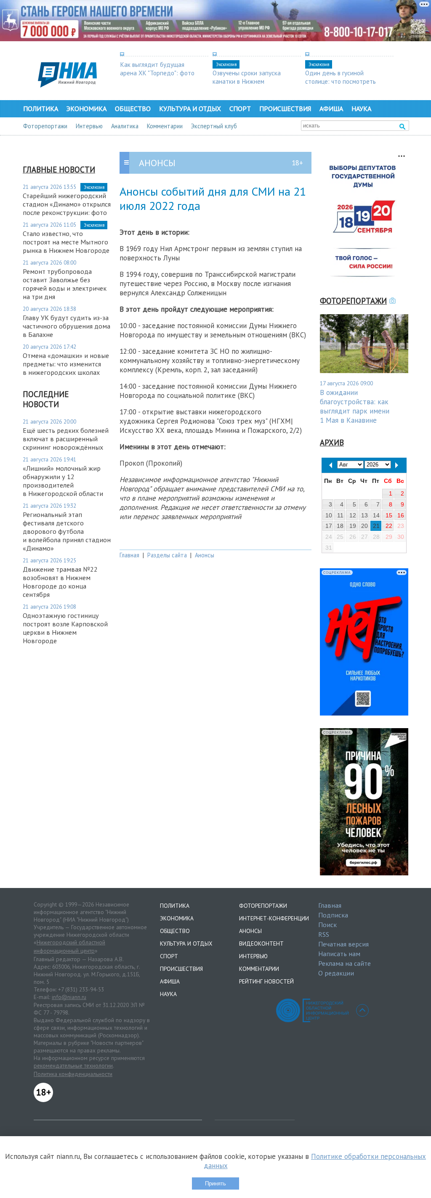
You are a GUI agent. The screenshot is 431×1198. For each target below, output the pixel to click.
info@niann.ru (69, 997)
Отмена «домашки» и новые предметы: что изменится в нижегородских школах (66, 363)
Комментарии (165, 126)
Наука (361, 108)
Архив (332, 442)
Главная (129, 555)
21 (376, 525)
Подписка (333, 915)
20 (364, 525)
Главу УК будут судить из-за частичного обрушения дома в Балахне (66, 326)
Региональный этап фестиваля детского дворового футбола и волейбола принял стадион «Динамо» (67, 531)
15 (389, 515)
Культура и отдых (190, 108)
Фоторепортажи (45, 126)
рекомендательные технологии (73, 1065)
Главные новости (59, 169)
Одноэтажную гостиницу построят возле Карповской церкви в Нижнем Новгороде (65, 628)
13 (364, 515)
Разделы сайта (167, 555)
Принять (215, 1183)
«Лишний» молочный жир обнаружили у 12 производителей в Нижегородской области (63, 481)
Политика (40, 108)
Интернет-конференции (274, 918)
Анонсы (204, 555)
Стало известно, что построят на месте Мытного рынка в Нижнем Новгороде (66, 241)
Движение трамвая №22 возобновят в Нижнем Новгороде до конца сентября (60, 582)
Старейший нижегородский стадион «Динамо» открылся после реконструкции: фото (67, 204)
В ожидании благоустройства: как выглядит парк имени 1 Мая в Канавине (354, 406)
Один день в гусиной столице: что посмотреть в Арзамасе (340, 81)
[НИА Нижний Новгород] (67, 85)
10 (328, 515)
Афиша (331, 108)
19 (352, 525)
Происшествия (285, 108)
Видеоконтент (261, 943)
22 (389, 525)
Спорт (240, 108)
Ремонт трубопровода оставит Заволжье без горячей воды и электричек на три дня (64, 284)
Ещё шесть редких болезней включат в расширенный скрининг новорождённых (66, 438)
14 (376, 515)
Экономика (86, 108)
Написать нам (339, 953)
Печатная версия (343, 944)
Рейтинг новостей (266, 981)
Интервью (89, 126)
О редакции (336, 973)
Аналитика (124, 126)
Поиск (327, 924)
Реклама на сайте (344, 963)
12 (352, 515)
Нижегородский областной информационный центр (69, 946)
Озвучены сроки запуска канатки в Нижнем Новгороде (247, 81)
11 (340, 515)
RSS (323, 934)
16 (400, 515)
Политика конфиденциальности (73, 1074)
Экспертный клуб (214, 126)
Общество (133, 108)
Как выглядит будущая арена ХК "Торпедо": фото (157, 68)
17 (328, 525)
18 (340, 525)
